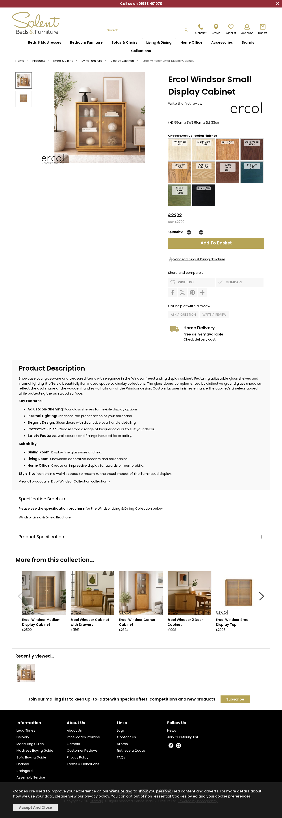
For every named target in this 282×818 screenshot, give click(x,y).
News (171, 730)
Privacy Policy (77, 757)
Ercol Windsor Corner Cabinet (137, 622)
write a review (214, 314)
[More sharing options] (202, 292)
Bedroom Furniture (86, 42)
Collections (141, 50)
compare (234, 282)
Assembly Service (31, 777)
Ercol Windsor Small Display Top (233, 622)
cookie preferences (233, 796)
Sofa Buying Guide (31, 757)
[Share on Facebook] (172, 292)
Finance (23, 764)
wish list (186, 282)
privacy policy (96, 796)
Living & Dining (159, 42)
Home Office (191, 42)
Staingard (25, 770)
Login (121, 730)
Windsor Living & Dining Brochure (199, 259)
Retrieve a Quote (131, 750)
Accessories (222, 42)
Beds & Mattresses (44, 42)
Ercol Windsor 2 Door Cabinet (185, 622)
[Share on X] (182, 292)
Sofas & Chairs (124, 42)
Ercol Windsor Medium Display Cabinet (41, 622)
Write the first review (185, 103)
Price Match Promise (83, 737)
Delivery (23, 737)
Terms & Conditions (83, 764)
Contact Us (126, 737)
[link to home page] (38, 23)
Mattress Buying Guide (35, 750)
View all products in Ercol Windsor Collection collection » (64, 481)
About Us (74, 730)
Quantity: (175, 232)
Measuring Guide (30, 744)
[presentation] (20, 596)
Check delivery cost (200, 339)
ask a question (183, 314)
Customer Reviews (82, 750)
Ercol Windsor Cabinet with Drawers (89, 622)
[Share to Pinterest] (192, 292)
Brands (248, 42)
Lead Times (26, 730)
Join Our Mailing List (183, 737)
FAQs (121, 757)
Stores (122, 744)
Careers (73, 744)
